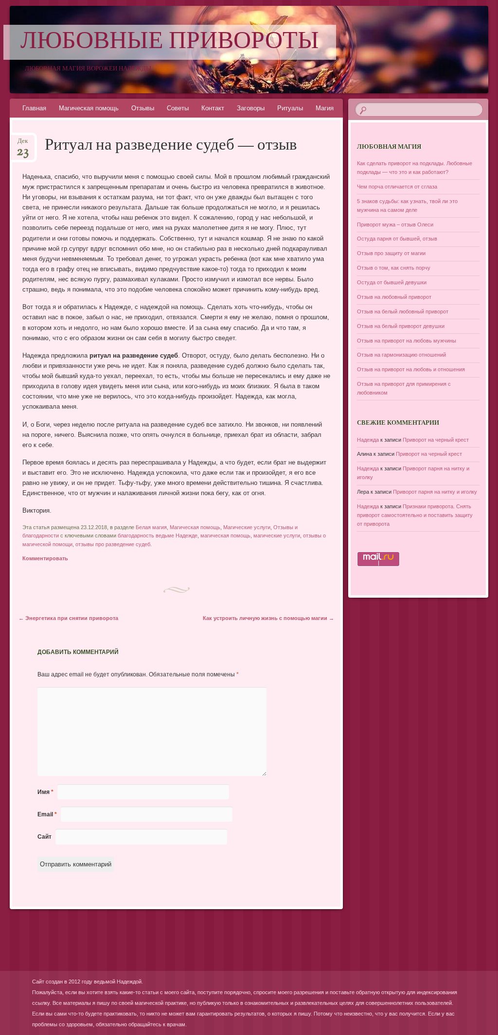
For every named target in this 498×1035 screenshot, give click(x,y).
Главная (34, 108)
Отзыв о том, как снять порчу (393, 268)
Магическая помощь (89, 108)
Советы (178, 108)
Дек (23, 144)
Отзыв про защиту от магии (391, 253)
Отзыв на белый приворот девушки (401, 326)
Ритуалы (290, 108)
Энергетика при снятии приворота (68, 618)
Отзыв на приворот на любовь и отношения (411, 369)
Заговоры (251, 108)
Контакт (212, 108)
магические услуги (276, 535)
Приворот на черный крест (436, 440)
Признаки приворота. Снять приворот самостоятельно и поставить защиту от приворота (415, 515)
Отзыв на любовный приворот (394, 297)
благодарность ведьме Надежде (157, 535)
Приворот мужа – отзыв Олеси (395, 224)
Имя (45, 792)
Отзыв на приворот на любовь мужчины (406, 341)
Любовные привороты (169, 42)
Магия (325, 108)
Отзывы (142, 108)
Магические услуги (246, 527)
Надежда (368, 440)
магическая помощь (225, 535)
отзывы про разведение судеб (112, 544)
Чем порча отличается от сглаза (397, 187)
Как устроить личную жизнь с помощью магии (268, 618)
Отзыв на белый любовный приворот (402, 311)
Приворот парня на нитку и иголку (435, 492)
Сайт (44, 836)
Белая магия (151, 527)
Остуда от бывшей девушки (392, 282)
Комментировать (45, 558)
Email (47, 814)
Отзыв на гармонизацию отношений (401, 355)
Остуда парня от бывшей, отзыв (397, 239)
